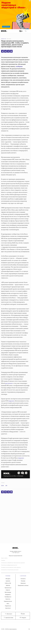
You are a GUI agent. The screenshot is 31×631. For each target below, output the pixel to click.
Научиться (8, 608)
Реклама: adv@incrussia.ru (15, 551)
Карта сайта (4, 558)
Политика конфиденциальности (9, 565)
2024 (2, 485)
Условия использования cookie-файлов (11, 567)
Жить (8, 603)
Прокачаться (8, 587)
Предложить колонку (23, 585)
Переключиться (8, 601)
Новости (3, 38)
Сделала (8, 581)
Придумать (8, 594)
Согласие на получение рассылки (9, 569)
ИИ (6, 485)
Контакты (23, 578)
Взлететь (8, 599)
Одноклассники (9, 617)
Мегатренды (8, 592)
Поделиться (8, 605)
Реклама (23, 581)
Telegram (23, 617)
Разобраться (8, 596)
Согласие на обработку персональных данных (13, 562)
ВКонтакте (9, 613)
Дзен (23, 613)
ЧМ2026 (8, 585)
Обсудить (7, 578)
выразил (11, 401)
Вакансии (23, 583)
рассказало (9, 383)
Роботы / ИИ (8, 583)
